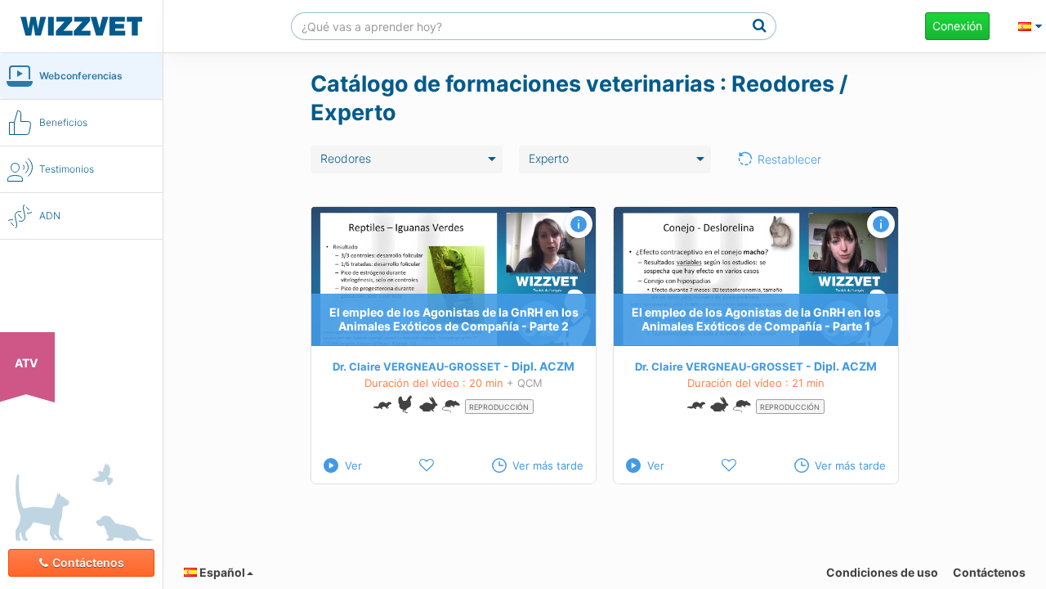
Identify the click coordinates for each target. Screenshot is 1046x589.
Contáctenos (88, 562)
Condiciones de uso (882, 572)
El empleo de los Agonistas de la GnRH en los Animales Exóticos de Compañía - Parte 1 (756, 320)
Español (221, 572)
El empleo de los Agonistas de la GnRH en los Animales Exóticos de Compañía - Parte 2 (454, 320)
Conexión (957, 26)
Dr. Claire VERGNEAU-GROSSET (417, 366)
